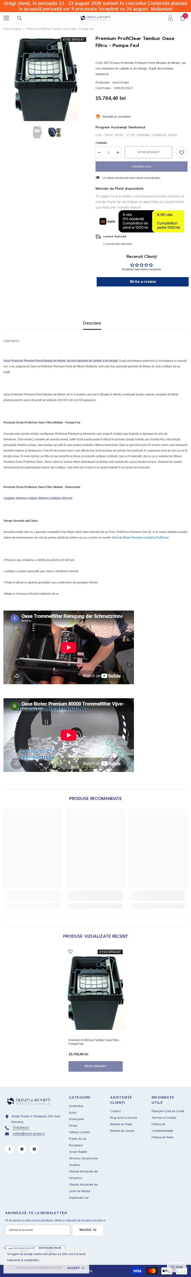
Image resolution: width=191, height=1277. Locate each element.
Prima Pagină (12, 29)
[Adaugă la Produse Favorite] (182, 152)
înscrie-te (87, 1230)
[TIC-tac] (34, 1149)
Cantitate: (102, 143)
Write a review (143, 282)
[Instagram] (21, 1149)
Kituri (115, 537)
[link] (33, 895)
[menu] (6, 18)
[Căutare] (19, 18)
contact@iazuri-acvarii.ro (28, 1133)
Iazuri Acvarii (121, 82)
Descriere (92, 323)
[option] (46, 78)
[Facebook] (9, 1149)
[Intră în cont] (170, 18)
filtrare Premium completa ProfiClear (146, 537)
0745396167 (21, 1127)
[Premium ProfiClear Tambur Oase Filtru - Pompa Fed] (95, 991)
